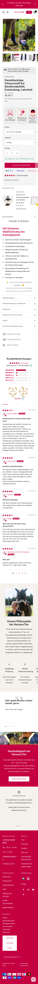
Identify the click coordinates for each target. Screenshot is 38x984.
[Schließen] (34, 913)
